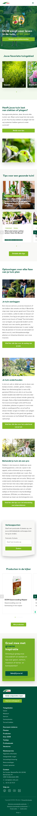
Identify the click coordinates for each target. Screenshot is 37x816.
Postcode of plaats (11, 538)
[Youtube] (14, 791)
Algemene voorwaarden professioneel (17, 806)
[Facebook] (4, 791)
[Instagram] (9, 791)
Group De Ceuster (27, 800)
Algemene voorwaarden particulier (17, 804)
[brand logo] (6, 3)
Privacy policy (13, 808)
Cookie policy (23, 808)
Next (35, 80)
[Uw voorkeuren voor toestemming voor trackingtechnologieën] (35, 612)
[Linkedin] (19, 791)
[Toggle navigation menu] (33, 3)
